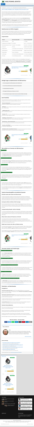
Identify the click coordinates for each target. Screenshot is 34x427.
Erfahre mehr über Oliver (28, 336)
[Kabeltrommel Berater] (2, 2)
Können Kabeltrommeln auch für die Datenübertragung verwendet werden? (13, 347)
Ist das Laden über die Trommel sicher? (8, 88)
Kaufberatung (8, 7)
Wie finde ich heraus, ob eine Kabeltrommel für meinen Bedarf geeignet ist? (13, 344)
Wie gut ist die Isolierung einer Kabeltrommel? (9, 349)
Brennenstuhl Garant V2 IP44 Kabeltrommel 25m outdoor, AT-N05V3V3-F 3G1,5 (26, 409)
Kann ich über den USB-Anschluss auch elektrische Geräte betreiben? (12, 85)
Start (5, 7)
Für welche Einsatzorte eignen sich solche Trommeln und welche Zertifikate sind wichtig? (15, 93)
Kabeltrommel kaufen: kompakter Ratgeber (10, 403)
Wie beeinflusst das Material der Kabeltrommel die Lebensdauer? (11, 342)
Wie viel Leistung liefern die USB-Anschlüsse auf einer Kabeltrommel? (12, 83)
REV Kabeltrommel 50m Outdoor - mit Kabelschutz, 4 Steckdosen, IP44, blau (26, 406)
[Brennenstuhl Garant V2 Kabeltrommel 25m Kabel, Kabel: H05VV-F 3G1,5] (8, 382)
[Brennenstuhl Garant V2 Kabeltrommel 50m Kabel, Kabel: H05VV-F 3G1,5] (8, 364)
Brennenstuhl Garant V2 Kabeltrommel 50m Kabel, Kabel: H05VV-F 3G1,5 (8, 366)
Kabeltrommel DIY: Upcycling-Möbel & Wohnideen (9, 401)
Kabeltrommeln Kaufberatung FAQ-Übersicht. (16, 352)
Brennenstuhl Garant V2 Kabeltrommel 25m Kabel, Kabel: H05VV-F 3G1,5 (8, 384)
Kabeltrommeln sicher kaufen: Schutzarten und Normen (11, 405)
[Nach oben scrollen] (33, 425)
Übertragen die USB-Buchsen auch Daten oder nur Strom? (11, 91)
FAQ (11, 7)
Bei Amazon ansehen (24, 71)
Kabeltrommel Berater (12, 1)
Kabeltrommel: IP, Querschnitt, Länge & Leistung (9, 399)
